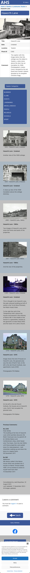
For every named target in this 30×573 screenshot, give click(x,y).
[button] (27, 543)
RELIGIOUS (7, 112)
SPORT (6, 119)
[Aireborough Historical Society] (5, 2)
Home (3, 6)
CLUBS (6, 95)
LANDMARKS (8, 102)
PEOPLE (6, 109)
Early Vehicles (15, 522)
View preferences (15, 567)
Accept (15, 558)
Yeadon (8, 6)
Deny (15, 562)
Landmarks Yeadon (19, 6)
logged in (14, 503)
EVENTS (6, 99)
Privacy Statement (18, 570)
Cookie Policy (10, 570)
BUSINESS (7, 92)
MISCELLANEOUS (10, 106)
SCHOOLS (7, 116)
